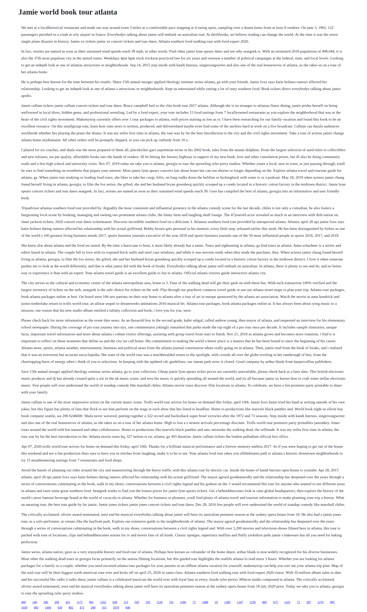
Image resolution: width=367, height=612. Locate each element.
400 (264, 602)
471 (82, 607)
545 (137, 602)
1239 (252, 602)
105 (148, 602)
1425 (287, 602)
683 (36, 607)
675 (275, 602)
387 (308, 602)
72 (298, 602)
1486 (205, 602)
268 (93, 607)
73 (194, 602)
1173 (80, 602)
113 (126, 602)
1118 (159, 602)
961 (91, 602)
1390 (227, 602)
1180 (183, 602)
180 (45, 602)
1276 (320, 602)
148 (34, 602)
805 (332, 602)
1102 (103, 602)
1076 (116, 607)
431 (68, 602)
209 (56, 602)
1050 (24, 607)
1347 (240, 602)
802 (71, 607)
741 (171, 602)
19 (216, 602)
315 (104, 607)
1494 (48, 607)
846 (128, 607)
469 (23, 602)
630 (60, 607)
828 (115, 602)
